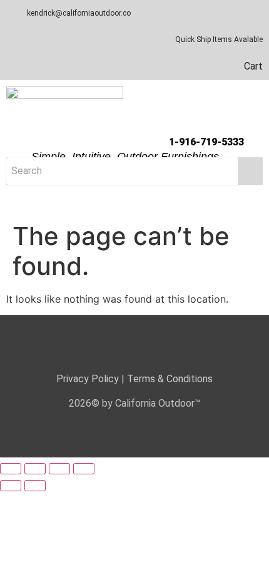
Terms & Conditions (170, 379)
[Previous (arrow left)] (10, 485)
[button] (134, 204)
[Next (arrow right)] (35, 485)
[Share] (59, 468)
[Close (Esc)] (83, 468)
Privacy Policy (87, 379)
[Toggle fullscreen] (35, 468)
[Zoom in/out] (10, 468)
